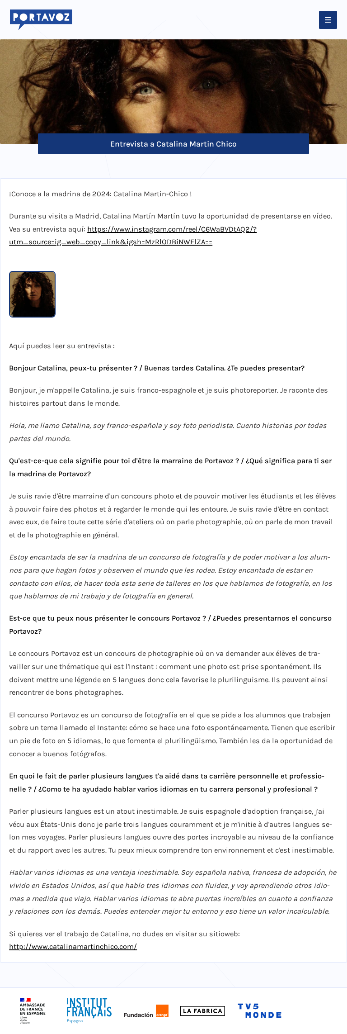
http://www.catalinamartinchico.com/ (73, 946)
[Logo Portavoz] (41, 19)
